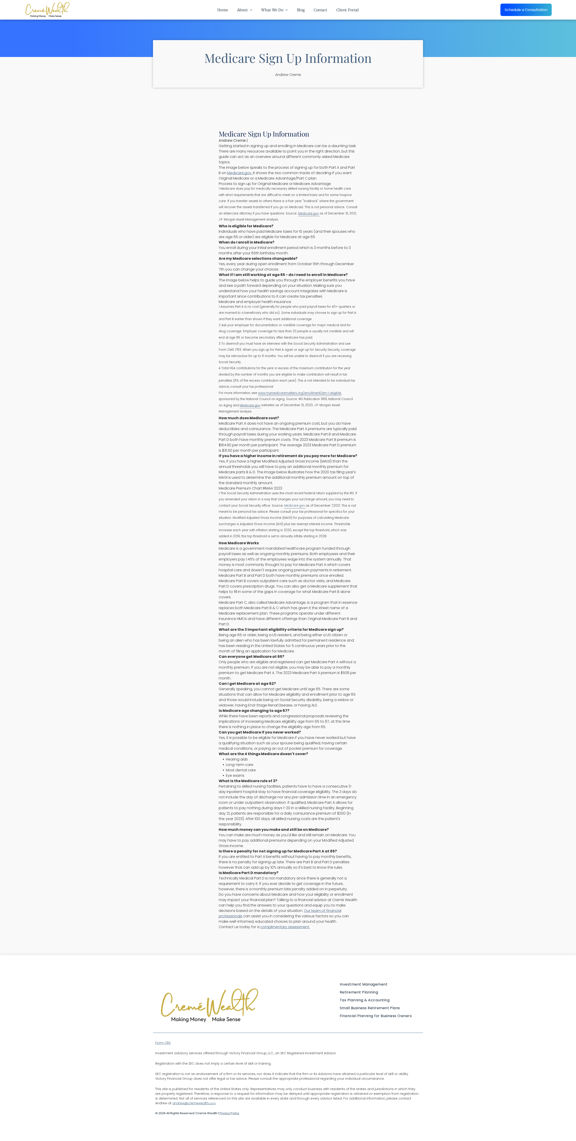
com (212, 1103)
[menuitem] (223, 9)
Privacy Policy (229, 1113)
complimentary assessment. (285, 926)
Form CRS (163, 1043)
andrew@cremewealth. (190, 1103)
